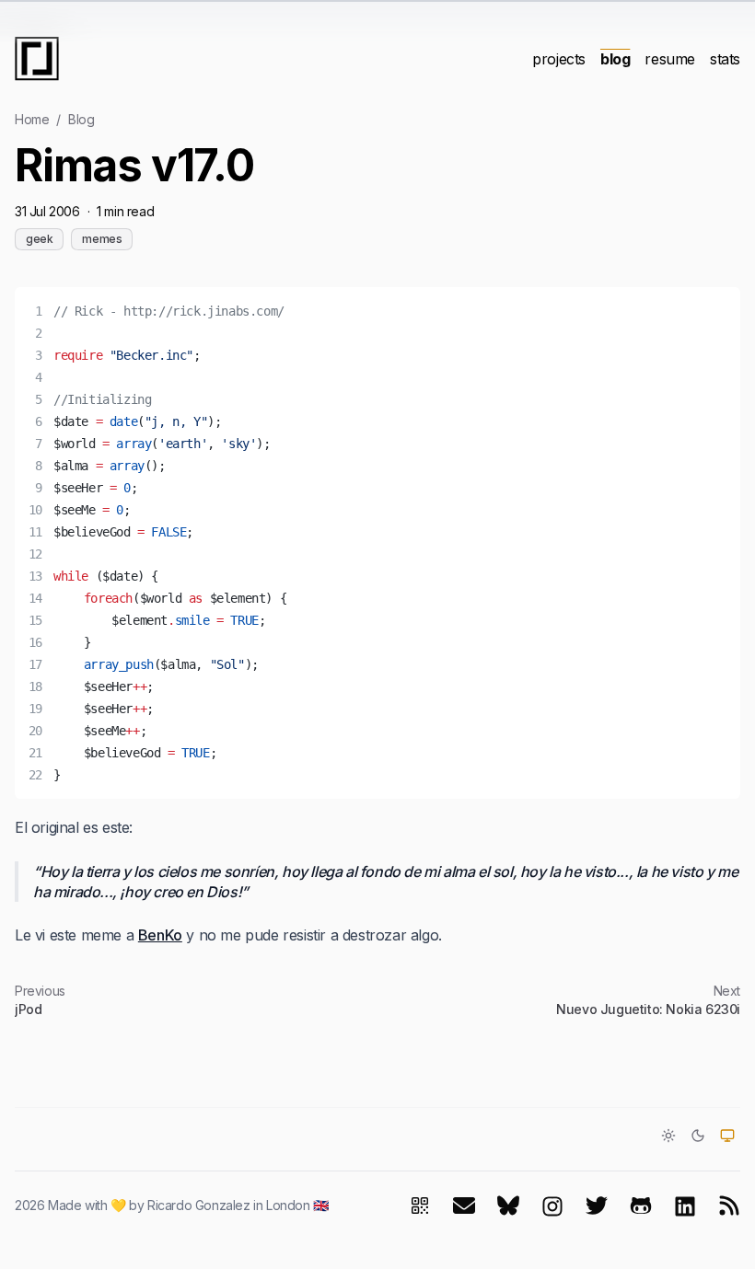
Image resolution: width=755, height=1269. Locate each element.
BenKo (160, 935)
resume (670, 59)
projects (559, 59)
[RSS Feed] (729, 1205)
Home (32, 119)
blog (615, 59)
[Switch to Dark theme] (698, 1135)
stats (725, 59)
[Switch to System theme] (727, 1135)
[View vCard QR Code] (420, 1205)
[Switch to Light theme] (668, 1135)
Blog (81, 119)
